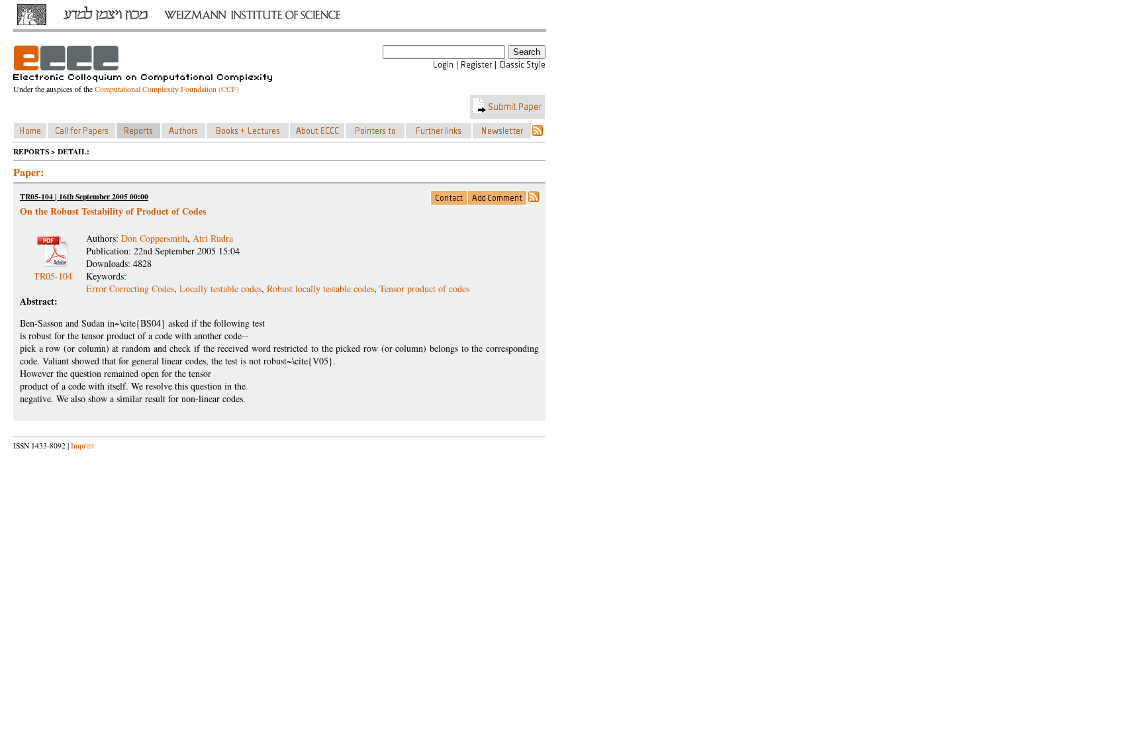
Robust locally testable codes (320, 288)
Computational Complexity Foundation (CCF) (167, 88)
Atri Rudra (213, 238)
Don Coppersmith (154, 238)
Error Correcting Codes (130, 288)
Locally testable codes (220, 288)
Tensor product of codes (424, 288)
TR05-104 (53, 271)
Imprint (82, 445)
